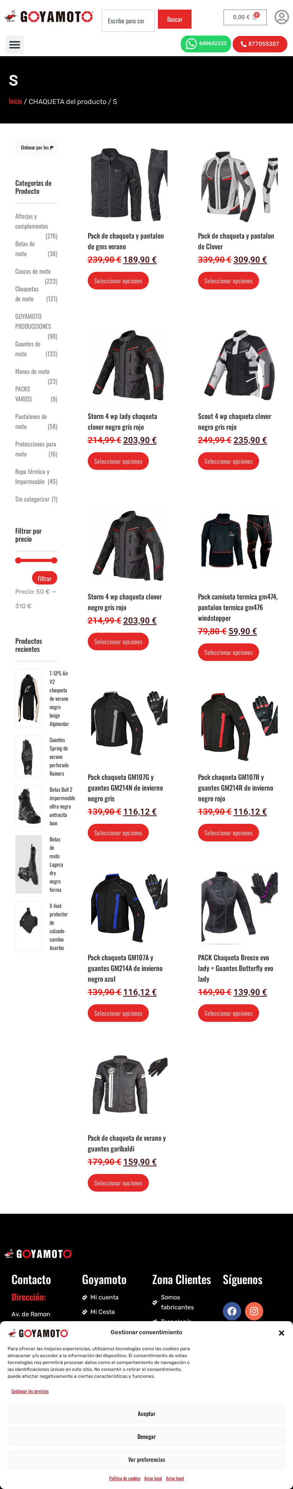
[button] (281, 1332)
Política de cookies (124, 1478)
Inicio (15, 101)
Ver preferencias (146, 1459)
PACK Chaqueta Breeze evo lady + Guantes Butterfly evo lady (235, 968)
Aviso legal (153, 1478)
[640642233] (191, 43)
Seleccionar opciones (118, 280)
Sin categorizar (32, 498)
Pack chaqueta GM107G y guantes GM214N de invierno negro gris (125, 787)
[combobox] (128, 21)
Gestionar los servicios (29, 1391)
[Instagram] (254, 1311)
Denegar (146, 1436)
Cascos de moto (33, 271)
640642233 (213, 43)
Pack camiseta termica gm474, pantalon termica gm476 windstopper (238, 607)
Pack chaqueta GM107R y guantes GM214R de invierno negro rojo (235, 787)
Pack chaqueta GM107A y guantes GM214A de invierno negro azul (125, 968)
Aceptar (146, 1413)
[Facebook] (232, 1311)
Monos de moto (32, 371)
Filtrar (45, 578)
